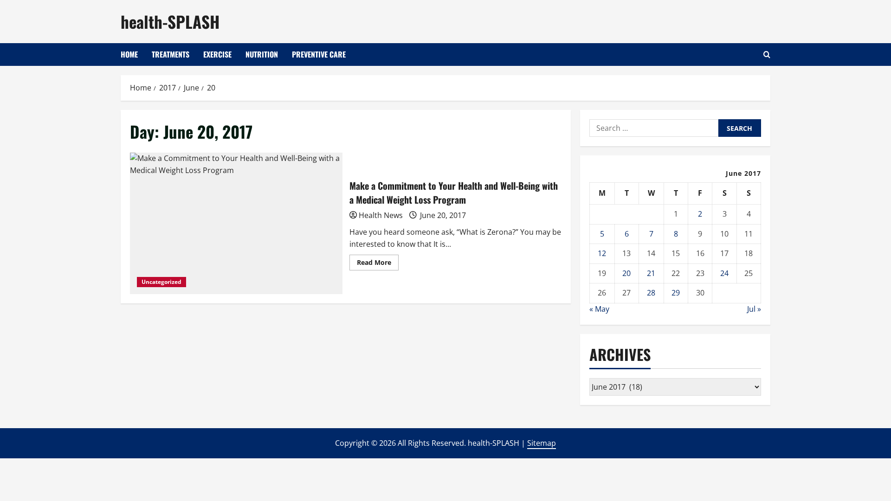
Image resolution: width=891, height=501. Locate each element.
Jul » (754, 309)
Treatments (170, 54)
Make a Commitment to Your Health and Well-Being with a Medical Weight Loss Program (236, 223)
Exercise (217, 54)
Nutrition (261, 54)
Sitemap (541, 443)
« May (599, 309)
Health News (381, 215)
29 (675, 293)
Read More (378, 263)
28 (651, 293)
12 (602, 253)
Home (129, 54)
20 (626, 273)
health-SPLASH (170, 21)
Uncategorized (161, 282)
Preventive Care (319, 54)
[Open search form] (766, 54)
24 (724, 273)
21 (651, 273)
